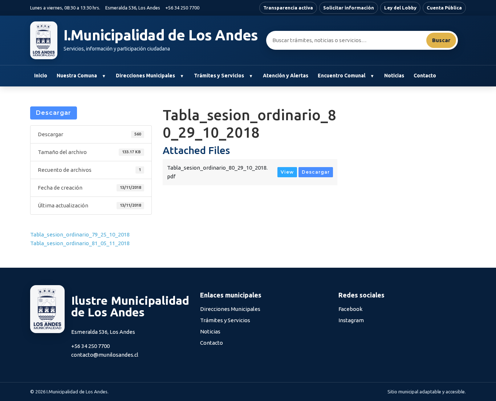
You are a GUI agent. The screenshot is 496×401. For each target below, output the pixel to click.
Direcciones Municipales (145, 75)
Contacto (425, 75)
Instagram (351, 320)
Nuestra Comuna (77, 75)
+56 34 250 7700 (182, 7)
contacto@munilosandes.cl (104, 355)
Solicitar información (348, 7)
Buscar (441, 40)
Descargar (53, 112)
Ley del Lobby (400, 7)
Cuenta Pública (444, 7)
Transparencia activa (288, 7)
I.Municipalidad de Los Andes (161, 35)
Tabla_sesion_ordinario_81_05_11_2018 (80, 243)
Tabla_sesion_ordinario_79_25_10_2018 (80, 234)
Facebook (350, 309)
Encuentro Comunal (341, 75)
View (287, 172)
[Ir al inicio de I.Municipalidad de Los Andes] (43, 40)
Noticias (394, 75)
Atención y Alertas (285, 75)
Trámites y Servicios (219, 75)
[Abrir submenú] (103, 76)
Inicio (40, 75)
